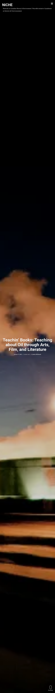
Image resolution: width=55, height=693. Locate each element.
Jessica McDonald (37, 354)
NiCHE (7, 5)
